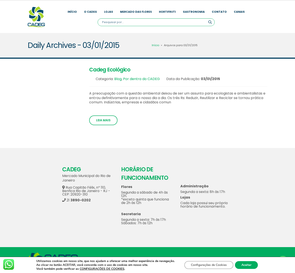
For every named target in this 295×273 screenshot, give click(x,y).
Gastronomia (194, 12)
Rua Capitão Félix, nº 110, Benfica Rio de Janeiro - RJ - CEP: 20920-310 (86, 191)
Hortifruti (167, 12)
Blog (118, 78)
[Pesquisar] (210, 22)
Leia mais (103, 120)
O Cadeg (90, 12)
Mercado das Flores (136, 12)
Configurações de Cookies (209, 265)
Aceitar (246, 265)
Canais (239, 12)
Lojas (108, 12)
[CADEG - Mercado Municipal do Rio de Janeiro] (36, 16)
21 (78, 200)
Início (72, 12)
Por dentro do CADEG (141, 78)
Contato (219, 12)
